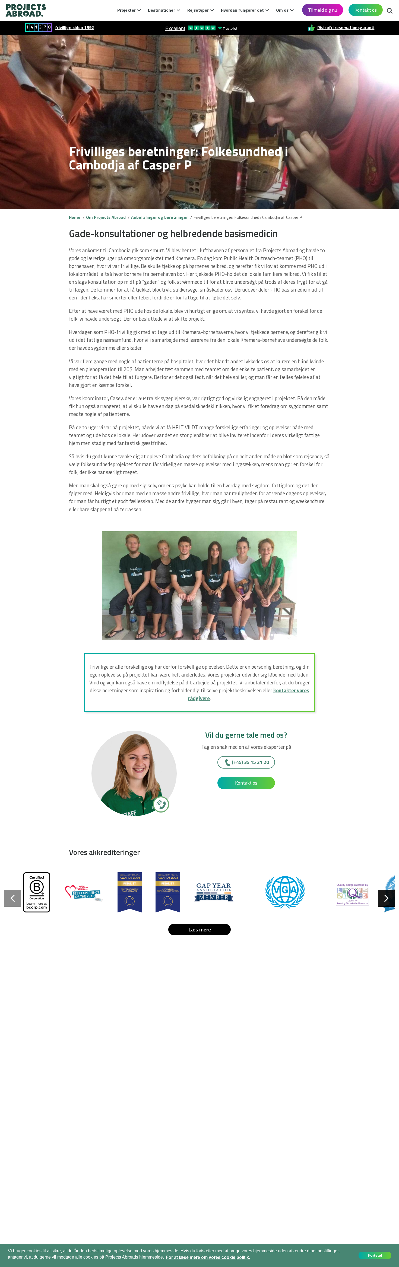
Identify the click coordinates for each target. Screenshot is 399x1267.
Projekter (126, 10)
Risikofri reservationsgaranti (345, 27)
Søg (388, 9)
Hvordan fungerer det (242, 10)
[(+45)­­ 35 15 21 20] (160, 804)
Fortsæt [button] (375, 1255)
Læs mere (199, 929)
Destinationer (161, 10)
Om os (282, 10)
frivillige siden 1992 (74, 27)
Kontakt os (365, 10)
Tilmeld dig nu (322, 10)
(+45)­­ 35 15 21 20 (250, 762)
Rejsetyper (198, 10)
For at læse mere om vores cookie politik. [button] (208, 1257)
